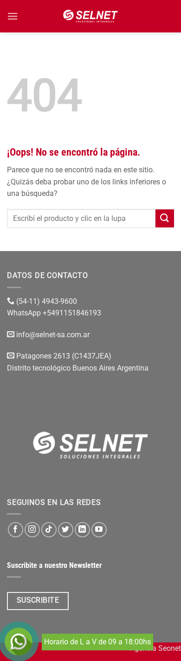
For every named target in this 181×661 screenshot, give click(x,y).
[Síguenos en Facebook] (15, 529)
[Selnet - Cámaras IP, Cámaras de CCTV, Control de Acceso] (90, 16)
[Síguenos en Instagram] (32, 529)
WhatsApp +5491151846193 (55, 312)
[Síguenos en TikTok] (49, 529)
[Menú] (12, 16)
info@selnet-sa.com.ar (53, 334)
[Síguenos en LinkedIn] (82, 529)
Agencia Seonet (155, 648)
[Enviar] (164, 218)
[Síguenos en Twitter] (65, 529)
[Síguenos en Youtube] (99, 529)
